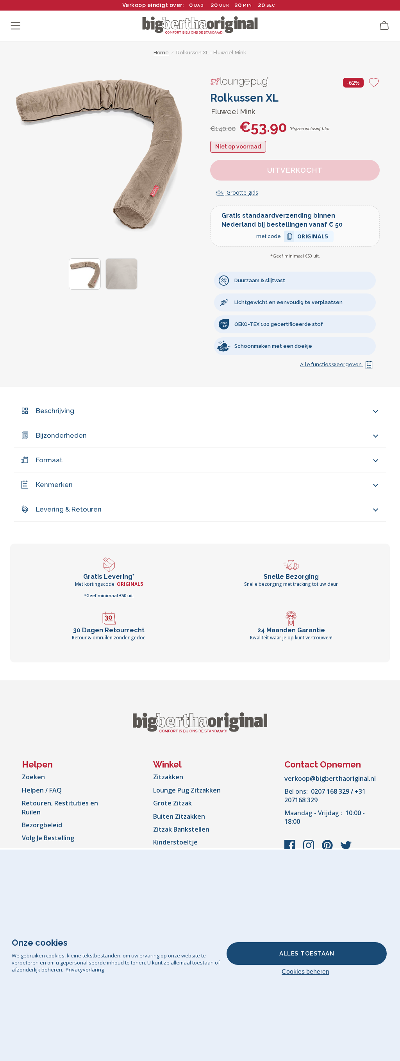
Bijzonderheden (61, 435)
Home (161, 52)
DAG (199, 5)
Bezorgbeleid (42, 825)
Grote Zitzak (172, 803)
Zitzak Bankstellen (181, 829)
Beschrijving (55, 411)
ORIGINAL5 (313, 237)
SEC (270, 5)
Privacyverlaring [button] (85, 969)
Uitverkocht (295, 170)
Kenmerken (54, 484)
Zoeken (33, 777)
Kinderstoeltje (175, 842)
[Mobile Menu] (15, 25)
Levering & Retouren (69, 509)
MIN (247, 5)
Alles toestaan (306, 953)
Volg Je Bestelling (48, 838)
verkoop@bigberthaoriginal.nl (330, 778)
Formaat (49, 460)
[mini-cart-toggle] (384, 26)
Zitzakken (168, 777)
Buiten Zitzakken (179, 816)
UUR (224, 5)
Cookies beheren (305, 971)
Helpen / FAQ (42, 790)
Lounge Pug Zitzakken (187, 790)
